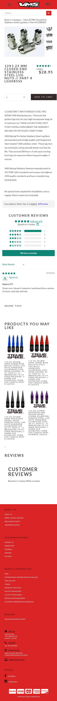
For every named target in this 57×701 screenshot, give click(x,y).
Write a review (33, 481)
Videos (7, 584)
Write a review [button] (28, 253)
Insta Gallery (10, 581)
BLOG (7, 574)
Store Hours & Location (14, 518)
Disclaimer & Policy (12, 521)
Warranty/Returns (13, 588)
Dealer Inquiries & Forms (15, 619)
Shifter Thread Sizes (13, 591)
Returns (8, 556)
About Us (8, 514)
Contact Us (9, 542)
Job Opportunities (12, 525)
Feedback (8, 549)
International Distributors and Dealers (21, 577)
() (49, 4)
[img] (8, 273)
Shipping (8, 553)
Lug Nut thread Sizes (13, 595)
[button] (43, 65)
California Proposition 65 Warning (19, 602)
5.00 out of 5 (36, 221)
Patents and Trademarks (15, 598)
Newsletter (9, 546)
